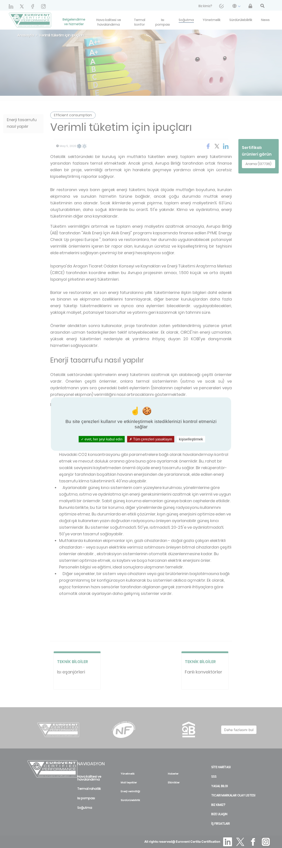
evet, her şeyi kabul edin (103, 439)
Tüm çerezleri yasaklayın (152, 439)
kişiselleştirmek (191, 439)
